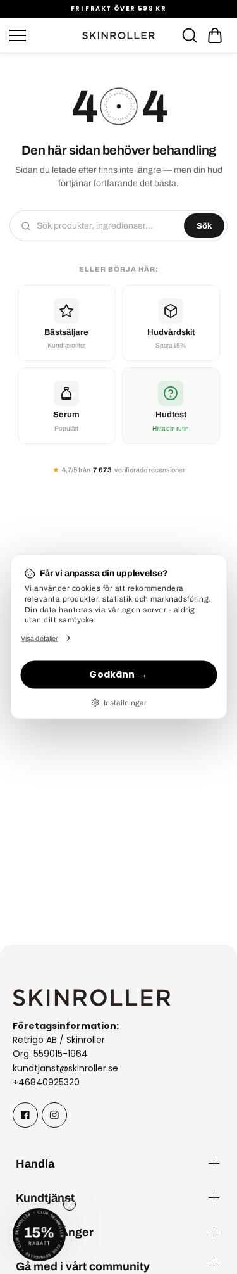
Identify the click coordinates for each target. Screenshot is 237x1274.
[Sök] (189, 35)
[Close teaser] (69, 1204)
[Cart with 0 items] (215, 35)
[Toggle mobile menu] (42, 35)
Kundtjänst (45, 1197)
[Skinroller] (119, 35)
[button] (215, 35)
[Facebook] (25, 1115)
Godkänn (112, 674)
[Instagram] (54, 1115)
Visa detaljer (39, 638)
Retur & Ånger (55, 1231)
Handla (35, 1163)
